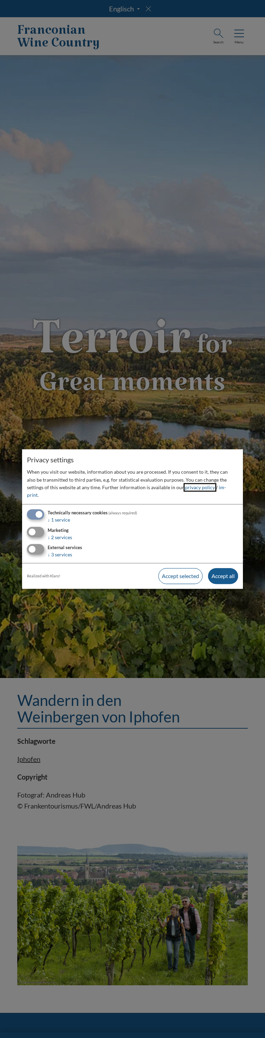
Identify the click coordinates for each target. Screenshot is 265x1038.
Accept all (223, 576)
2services (60, 537)
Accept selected (180, 576)
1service (59, 520)
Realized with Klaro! (43, 576)
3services (60, 555)
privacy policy (200, 487)
